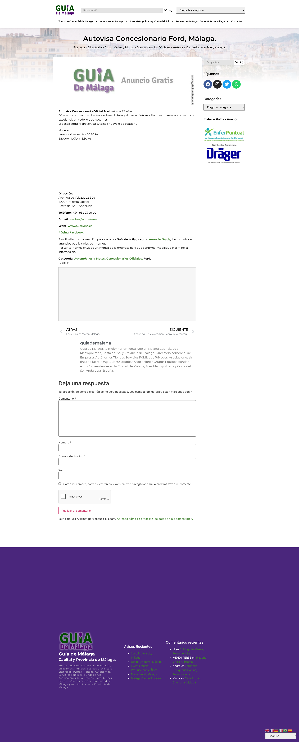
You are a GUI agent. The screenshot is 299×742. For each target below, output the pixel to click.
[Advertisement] (127, 165)
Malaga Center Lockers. (146, 678)
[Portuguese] (285, 730)
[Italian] (281, 730)
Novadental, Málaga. (144, 674)
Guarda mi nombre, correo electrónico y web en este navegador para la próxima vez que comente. (127, 484)
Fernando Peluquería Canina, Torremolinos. (185, 670)
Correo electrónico (71, 456)
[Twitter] (227, 84)
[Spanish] (290, 730)
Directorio (95, 47)
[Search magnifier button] (170, 10)
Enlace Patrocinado (220, 119)
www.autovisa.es (80, 226)
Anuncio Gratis (159, 239)
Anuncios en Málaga (111, 21)
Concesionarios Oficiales (153, 47)
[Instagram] (217, 84)
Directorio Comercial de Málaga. (75, 21)
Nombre (64, 442)
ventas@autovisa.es (83, 219)
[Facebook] (207, 84)
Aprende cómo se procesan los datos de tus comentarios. (155, 518)
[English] (267, 730)
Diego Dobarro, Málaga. (146, 661)
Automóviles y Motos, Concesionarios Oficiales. (108, 258)
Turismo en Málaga (187, 21)
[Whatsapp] (236, 84)
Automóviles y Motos (119, 47)
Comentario (67, 398)
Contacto (236, 21)
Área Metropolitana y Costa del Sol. (149, 21)
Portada (79, 47)
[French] (272, 730)
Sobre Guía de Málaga (212, 21)
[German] (276, 730)
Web (61, 470)
